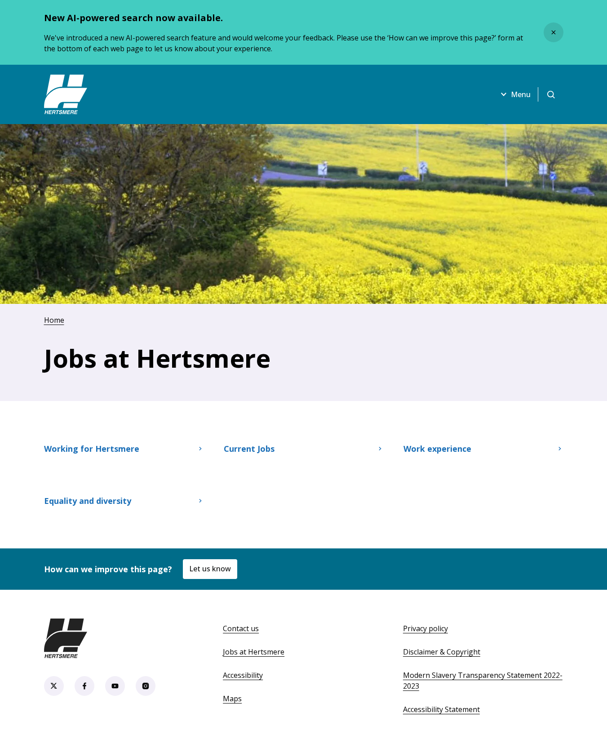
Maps (232, 698)
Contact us (241, 628)
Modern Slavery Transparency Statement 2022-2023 (483, 680)
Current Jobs (249, 448)
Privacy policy (425, 628)
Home (54, 320)
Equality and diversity (87, 500)
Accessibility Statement (441, 709)
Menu (521, 94)
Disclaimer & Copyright (441, 652)
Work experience (437, 448)
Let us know (210, 569)
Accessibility (243, 675)
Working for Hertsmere (91, 448)
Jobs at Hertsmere (253, 652)
